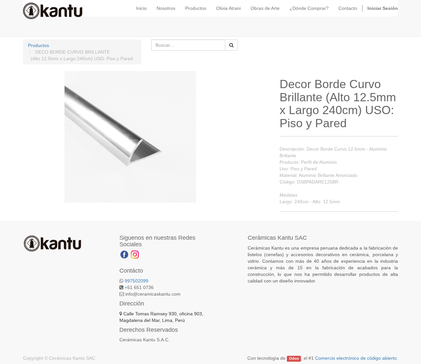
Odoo (294, 358)
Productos (38, 45)
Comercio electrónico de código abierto (356, 358)
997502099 (136, 280)
